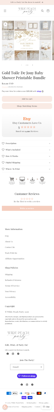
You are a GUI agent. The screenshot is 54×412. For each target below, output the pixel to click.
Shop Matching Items (27, 106)
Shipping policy (27, 407)
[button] (5, 11)
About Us (9, 241)
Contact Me (10, 247)
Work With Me (11, 253)
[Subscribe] (41, 367)
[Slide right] (32, 65)
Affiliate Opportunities (14, 258)
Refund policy (31, 403)
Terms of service (13, 407)
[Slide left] (21, 65)
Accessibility (10, 297)
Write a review (27, 208)
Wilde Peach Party (17, 403)
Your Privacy (10, 291)
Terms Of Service (12, 286)
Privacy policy (44, 403)
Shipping (5, 87)
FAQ (7, 236)
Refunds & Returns (13, 280)
